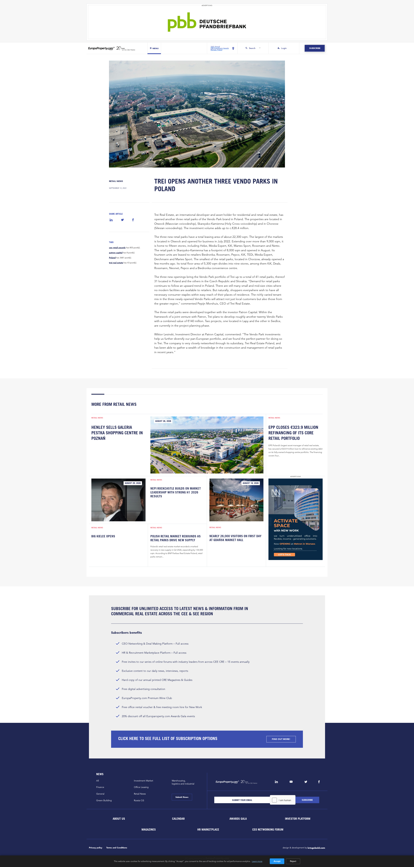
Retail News (116, 181)
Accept (277, 861)
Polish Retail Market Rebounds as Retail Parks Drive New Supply (175, 538)
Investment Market (143, 780)
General (100, 793)
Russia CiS (139, 800)
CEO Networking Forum (267, 829)
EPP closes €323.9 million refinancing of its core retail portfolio (293, 433)
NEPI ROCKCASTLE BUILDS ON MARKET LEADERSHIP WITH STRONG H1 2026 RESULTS (175, 492)
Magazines (149, 829)
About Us (119, 818)
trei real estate (116, 262)
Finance (100, 787)
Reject (293, 861)
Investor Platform (297, 818)
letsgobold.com (316, 847)
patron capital (115, 252)
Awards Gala (238, 818)
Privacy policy (95, 847)
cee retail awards (117, 247)
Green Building (104, 800)
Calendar (178, 818)
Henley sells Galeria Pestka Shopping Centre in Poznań (117, 433)
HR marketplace (208, 829)
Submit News (181, 797)
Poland (112, 257)
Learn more (257, 861)
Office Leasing (141, 787)
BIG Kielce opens (103, 536)
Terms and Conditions (116, 847)
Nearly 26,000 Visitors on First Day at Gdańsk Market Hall (235, 538)
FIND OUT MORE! (281, 739)
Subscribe (314, 48)
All (97, 780)
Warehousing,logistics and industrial (183, 782)
